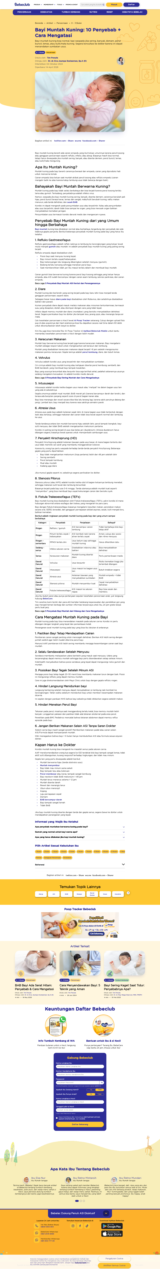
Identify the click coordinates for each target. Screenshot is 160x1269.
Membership (48, 4)
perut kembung (89, 352)
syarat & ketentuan (67, 1119)
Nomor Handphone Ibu (65, 1071)
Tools (59, 4)
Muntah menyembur (50, 765)
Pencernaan (24, 12)
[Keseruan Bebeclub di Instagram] (73, 1226)
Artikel (50, 23)
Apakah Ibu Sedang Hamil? (67, 1090)
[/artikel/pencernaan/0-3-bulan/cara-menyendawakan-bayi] (80, 963)
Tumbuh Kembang (71, 12)
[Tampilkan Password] (101, 1082)
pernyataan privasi (92, 1117)
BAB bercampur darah (51, 800)
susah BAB (72, 202)
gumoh (52, 247)
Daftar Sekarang (80, 1124)
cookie (82, 1119)
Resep (110, 12)
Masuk (114, 5)
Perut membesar (48, 774)
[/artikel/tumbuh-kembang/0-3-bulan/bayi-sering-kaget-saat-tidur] (124, 963)
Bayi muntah (41, 229)
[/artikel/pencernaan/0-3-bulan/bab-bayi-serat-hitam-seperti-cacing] (35, 963)
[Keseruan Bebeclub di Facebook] (80, 1226)
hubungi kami (80, 1263)
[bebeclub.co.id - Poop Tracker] (80, 940)
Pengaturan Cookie (114, 1259)
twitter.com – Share (64, 141)
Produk (37, 4)
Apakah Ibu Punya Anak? (66, 1094)
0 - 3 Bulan (76, 23)
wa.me (78, 141)
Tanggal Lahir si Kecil (65, 1107)
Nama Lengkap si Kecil (65, 1099)
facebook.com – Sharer (93, 141)
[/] (22, 4)
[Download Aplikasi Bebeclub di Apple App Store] (112, 1233)
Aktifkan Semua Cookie (114, 1266)
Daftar (131, 5)
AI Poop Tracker (82, 321)
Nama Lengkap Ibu (64, 1063)
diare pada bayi (63, 299)
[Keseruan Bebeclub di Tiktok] (87, 1226)
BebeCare (47, 599)
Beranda (39, 23)
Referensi (39, 865)
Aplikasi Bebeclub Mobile (95, 331)
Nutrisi (93, 12)
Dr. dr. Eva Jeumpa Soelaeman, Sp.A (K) (67, 61)
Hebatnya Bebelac (132, 12)
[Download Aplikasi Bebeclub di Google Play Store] (112, 1226)
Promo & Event (72, 4)
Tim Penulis (52, 58)
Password (60, 1079)
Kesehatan (46, 12)
